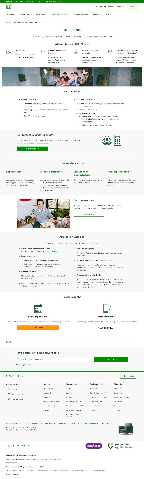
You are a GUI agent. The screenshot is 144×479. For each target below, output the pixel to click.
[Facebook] (13, 446)
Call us (14, 389)
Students (93, 410)
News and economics (121, 397)
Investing (38, 1)
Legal (27, 423)
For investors (118, 401)
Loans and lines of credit (23, 22)
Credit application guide (118, 172)
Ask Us (111, 359)
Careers (117, 410)
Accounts (11, 14)
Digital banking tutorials (98, 397)
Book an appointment (20, 394)
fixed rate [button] (59, 60)
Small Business (19, 1)
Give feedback (17, 399)
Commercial (29, 1)
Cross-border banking (74, 410)
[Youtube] (23, 446)
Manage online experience (88, 423)
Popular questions (23, 365)
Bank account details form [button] (32, 283)
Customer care (119, 406)
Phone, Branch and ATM (74, 406)
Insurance (97, 14)
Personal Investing (80, 14)
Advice (109, 14)
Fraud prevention (96, 401)
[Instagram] (18, 446)
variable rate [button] (53, 63)
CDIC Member (50, 423)
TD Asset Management (50, 1)
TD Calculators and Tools (98, 393)
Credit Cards (25, 14)
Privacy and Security (13, 423)
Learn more (11, 463)
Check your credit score (51, 172)
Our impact (118, 393)
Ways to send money (73, 401)
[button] (92, 7)
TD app (68, 388)
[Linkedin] (29, 446)
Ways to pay (70, 397)
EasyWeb (69, 393)
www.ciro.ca (11, 474)
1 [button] (27, 112)
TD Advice (93, 388)
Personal (9, 1)
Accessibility (37, 423)
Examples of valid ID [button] (49, 251)
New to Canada (95, 406)
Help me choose (13, 172)
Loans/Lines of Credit (59, 14)
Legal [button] (8, 342)
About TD (62, 1)
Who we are (118, 388)
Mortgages (40, 14)
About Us (62, 423)
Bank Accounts (48, 388)
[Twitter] (9, 446)
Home (8, 22)
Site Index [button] (105, 423)
